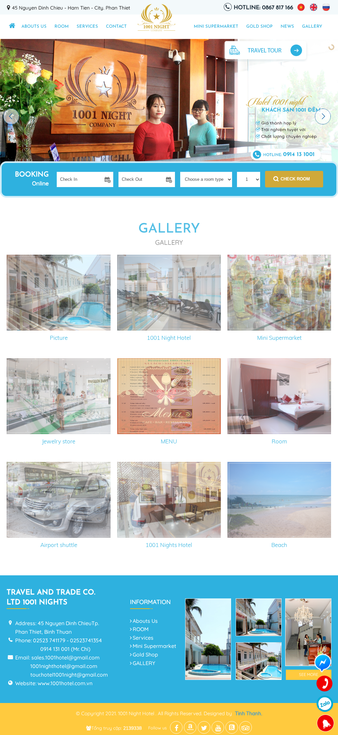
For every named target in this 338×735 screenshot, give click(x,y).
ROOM (61, 26)
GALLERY (312, 26)
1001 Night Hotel (169, 337)
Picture (59, 337)
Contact (116, 26)
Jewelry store (58, 441)
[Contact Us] (325, 684)
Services (87, 26)
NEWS (287, 26)
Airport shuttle (58, 544)
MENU (169, 441)
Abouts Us (34, 26)
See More (308, 674)
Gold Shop (259, 26)
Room (279, 441)
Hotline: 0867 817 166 (263, 8)
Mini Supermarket (216, 26)
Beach (279, 544)
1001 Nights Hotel (169, 544)
